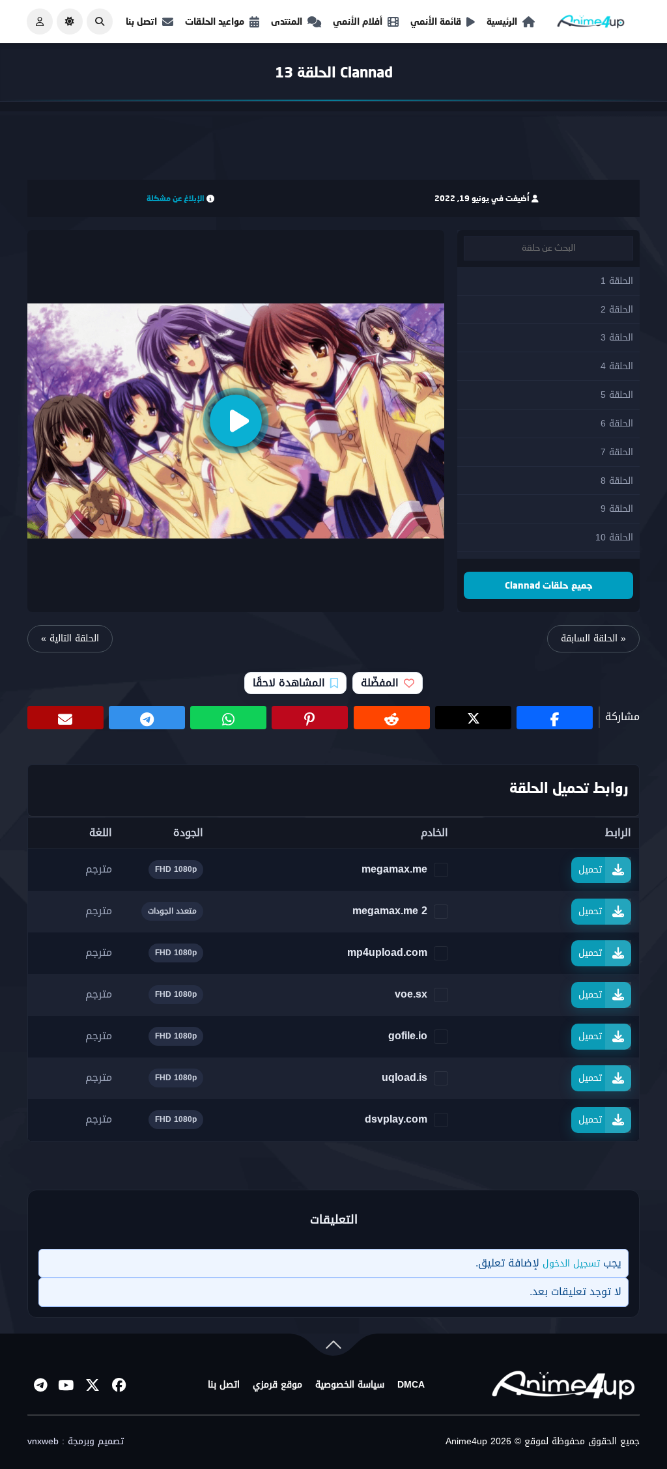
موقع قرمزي (277, 1385)
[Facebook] (119, 1385)
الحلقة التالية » (70, 638)
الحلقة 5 (617, 395)
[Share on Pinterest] (310, 717)
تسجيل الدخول (571, 1263)
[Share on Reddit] (392, 717)
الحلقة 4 (617, 366)
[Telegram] (40, 1385)
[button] (100, 21)
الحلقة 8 (617, 481)
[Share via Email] (65, 717)
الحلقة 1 (617, 281)
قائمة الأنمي (435, 21)
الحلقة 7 (617, 452)
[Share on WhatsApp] (228, 717)
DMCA (411, 1385)
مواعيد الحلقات (214, 21)
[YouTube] (66, 1385)
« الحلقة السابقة (593, 638)
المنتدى (286, 21)
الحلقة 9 (617, 509)
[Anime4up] (591, 24)
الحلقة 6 (617, 423)
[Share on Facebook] (555, 717)
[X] (92, 1385)
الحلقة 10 (614, 537)
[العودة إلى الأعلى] (333, 1347)
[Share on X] (473, 717)
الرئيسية (502, 21)
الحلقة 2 (617, 309)
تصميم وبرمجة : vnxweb (75, 1441)
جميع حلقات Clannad (549, 585)
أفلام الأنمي (357, 21)
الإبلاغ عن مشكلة (176, 198)
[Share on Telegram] (147, 717)
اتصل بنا (141, 21)
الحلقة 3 (617, 337)
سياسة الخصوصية (349, 1385)
